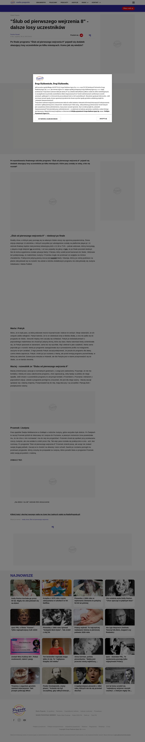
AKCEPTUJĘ (103, 118)
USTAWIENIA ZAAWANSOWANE (48, 119)
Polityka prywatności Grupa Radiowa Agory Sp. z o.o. (87, 111)
